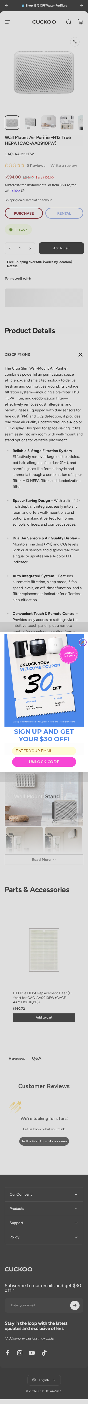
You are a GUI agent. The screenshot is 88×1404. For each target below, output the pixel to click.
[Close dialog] (82, 642)
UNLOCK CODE (44, 761)
